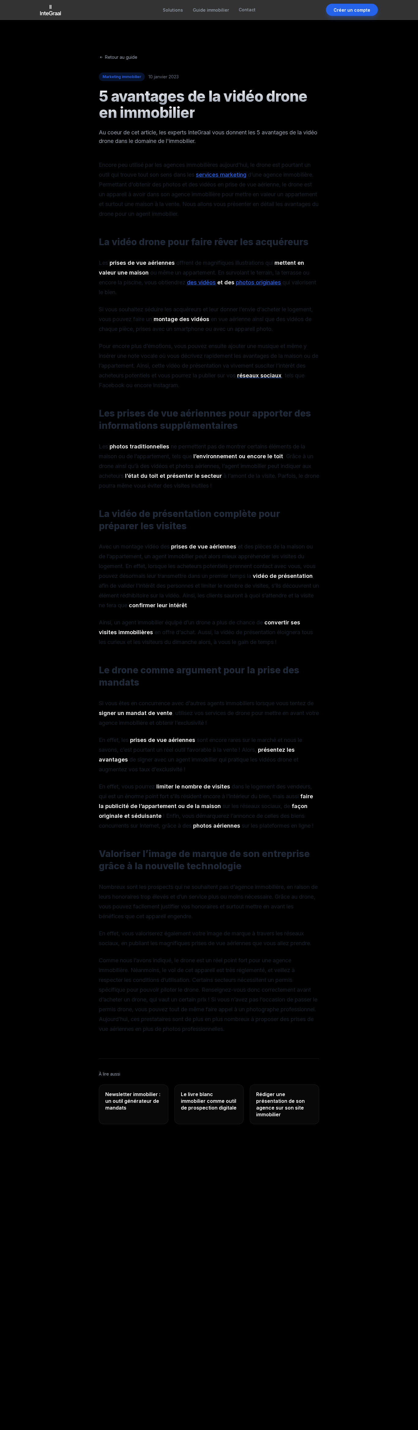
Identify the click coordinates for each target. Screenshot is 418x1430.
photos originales (258, 282)
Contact (247, 9)
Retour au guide (121, 57)
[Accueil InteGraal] (50, 9)
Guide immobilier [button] (211, 10)
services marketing (221, 174)
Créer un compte (352, 10)
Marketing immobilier (122, 76)
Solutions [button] (173, 10)
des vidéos (201, 282)
